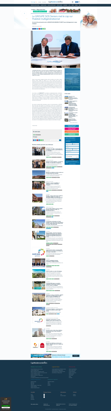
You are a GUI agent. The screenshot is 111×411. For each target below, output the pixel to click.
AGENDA (32, 396)
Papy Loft (32, 384)
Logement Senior (43, 5)
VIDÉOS (32, 395)
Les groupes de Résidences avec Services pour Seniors (39, 377)
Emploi (70, 376)
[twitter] (33, 2)
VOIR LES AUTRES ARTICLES (74, 122)
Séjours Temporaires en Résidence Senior (37, 371)
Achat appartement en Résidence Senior (58, 371)
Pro (79, 5)
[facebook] (31, 2)
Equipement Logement (53, 379)
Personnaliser (6, 407)
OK (60, 140)
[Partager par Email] (45, 29)
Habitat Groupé (59, 5)
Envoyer (72, 159)
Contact (74, 394)
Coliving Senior (33, 376)
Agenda (76, 5)
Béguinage (32, 382)
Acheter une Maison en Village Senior (37, 375)
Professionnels (72, 366)
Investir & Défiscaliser (52, 5)
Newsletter (32, 399)
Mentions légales (63, 395)
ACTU (32, 394)
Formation (70, 377)
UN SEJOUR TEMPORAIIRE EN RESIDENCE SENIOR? (72, 129)
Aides (49, 382)
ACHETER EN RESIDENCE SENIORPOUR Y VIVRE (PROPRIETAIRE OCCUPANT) (71, 131)
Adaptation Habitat (51, 381)
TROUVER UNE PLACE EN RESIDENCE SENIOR (71, 134)
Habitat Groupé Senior (36, 379)
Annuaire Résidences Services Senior (37, 369)
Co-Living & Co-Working (73, 405)
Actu (69, 5)
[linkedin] (34, 2)
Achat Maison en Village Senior (57, 372)
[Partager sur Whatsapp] (43, 29)
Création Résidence (72, 371)
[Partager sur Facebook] (33, 140)
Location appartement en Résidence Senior (59, 369)
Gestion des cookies (62, 409)
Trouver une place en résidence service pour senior (39, 372)
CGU (61, 394)
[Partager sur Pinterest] (39, 29)
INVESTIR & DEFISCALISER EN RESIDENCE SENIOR (72, 126)
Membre (73, 2)
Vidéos (72, 5)
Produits (49, 384)
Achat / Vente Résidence (73, 369)
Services (49, 385)
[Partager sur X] (37, 29)
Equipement (65, 5)
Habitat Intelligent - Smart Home (36, 385)
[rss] (36, 2)
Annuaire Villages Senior (35, 370)
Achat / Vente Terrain (72, 370)
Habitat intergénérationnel (35, 387)
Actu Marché (71, 375)
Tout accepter (6, 405)
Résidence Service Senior (35, 5)
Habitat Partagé (33, 381)
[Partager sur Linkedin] (41, 29)
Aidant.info (58, 405)
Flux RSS (32, 398)
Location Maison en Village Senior (57, 370)
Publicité (74, 395)
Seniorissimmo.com (46, 405)
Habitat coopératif (34, 386)
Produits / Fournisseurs (72, 372)
